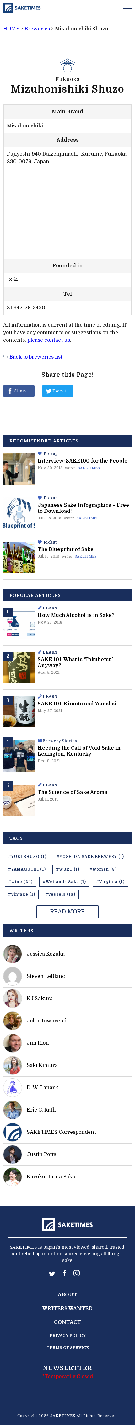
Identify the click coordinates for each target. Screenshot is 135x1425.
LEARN (50, 608)
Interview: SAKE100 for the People (82, 461)
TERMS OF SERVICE (67, 1347)
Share (21, 391)
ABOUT (67, 1295)
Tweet (59, 391)
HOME (11, 29)
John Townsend (47, 1021)
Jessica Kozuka (46, 954)
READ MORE (67, 911)
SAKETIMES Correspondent (61, 1132)
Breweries (37, 29)
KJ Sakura (40, 998)
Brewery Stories (60, 741)
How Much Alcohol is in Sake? (76, 615)
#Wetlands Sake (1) (64, 882)
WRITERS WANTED (67, 1308)
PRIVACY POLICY (68, 1335)
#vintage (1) (21, 894)
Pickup (51, 454)
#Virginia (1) (110, 882)
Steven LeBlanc (46, 976)
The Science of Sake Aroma (72, 792)
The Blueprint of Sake (66, 549)
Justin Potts (41, 1154)
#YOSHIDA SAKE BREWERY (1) (90, 856)
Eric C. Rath (41, 1110)
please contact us (48, 340)
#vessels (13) (60, 894)
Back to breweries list (35, 357)
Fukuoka (68, 79)
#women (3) (103, 869)
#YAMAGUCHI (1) (27, 869)
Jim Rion (38, 1043)
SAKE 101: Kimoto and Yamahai (77, 704)
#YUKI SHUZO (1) (27, 856)
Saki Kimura (42, 1065)
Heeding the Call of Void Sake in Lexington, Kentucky (79, 751)
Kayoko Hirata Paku (51, 1177)
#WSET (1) (67, 869)
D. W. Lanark (42, 1087)
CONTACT (67, 1322)
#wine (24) (20, 882)
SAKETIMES (89, 468)
